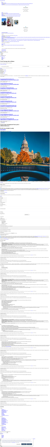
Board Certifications (2, 213)
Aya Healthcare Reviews (4, 411)
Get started (3, 129)
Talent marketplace (7, 41)
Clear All (3, 51)
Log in (1, 433)
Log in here (7, 239)
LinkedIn (3, 436)
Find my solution (13, 41)
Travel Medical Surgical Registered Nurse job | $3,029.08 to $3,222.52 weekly (8, 106)
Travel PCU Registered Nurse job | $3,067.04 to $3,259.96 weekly (8, 97)
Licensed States (2, 216)
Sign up (5, 49)
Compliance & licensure (19, 3)
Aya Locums (3, 414)
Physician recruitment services (36, 40)
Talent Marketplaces (4, 427)
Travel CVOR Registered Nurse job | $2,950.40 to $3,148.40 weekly (9, 110)
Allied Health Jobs (4, 418)
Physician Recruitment (4, 428)
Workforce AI (27, 37)
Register (20, 14)
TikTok (2, 437)
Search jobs (8, 3)
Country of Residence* (2, 202)
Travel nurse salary (15, 3)
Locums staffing (25, 40)
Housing (23, 3)
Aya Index (3, 429)
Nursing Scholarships (4, 412)
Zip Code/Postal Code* (2, 204)
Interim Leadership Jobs (4, 419)
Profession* (1, 205)
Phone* (1, 201)
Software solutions (8, 36)
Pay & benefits (11, 3)
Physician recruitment (4, 39)
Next (4, 122)
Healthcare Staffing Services (5, 410)
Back (2, 3)
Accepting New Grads (3, 55)
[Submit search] (7, 432)
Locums (2, 32)
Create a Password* (2, 218)
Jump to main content (2, 0)
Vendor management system (20, 40)
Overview (6, 3)
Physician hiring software (13, 40)
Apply (2, 433)
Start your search (15, 35)
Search (48, 66)
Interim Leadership (6, 32)
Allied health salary (16, 4)
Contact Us (3, 409)
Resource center (17, 41)
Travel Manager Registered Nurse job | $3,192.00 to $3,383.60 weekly (8, 88)
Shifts (38, 37)
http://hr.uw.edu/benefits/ (8, 346)
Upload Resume (2, 232)
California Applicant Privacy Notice (40, 188)
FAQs (32, 3)
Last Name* (1, 198)
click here (32, 270)
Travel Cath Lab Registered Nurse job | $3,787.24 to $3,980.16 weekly (9, 79)
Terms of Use (46, 188)
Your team (25, 3)
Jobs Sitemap (3, 423)
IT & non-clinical (10, 13)
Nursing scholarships (29, 3)
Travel (2, 2)
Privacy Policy (13, 442)
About (2, 44)
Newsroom (3, 413)
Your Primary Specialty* (3, 208)
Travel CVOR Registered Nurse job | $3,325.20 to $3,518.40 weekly (9, 84)
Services (2, 38)
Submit (4, 240)
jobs (5, 69)
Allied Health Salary (4, 424)
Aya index (10, 41)
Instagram (3, 435)
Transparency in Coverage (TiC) (5, 415)
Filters (1, 68)
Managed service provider (30, 40)
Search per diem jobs (9, 14)
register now (26, 75)
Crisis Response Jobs (4, 421)
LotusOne (14, 37)
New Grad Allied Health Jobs (5, 422)
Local (2, 12)
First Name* (1, 197)
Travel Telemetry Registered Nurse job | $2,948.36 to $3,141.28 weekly (9, 119)
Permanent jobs (3, 15)
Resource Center (3, 430)
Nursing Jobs (3, 417)
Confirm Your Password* (3, 224)
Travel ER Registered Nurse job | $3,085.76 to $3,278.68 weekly (8, 93)
